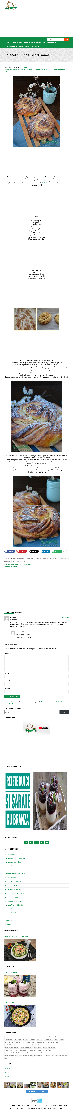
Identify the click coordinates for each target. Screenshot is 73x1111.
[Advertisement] (36, 23)
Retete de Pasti (51, 43)
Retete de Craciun (47, 70)
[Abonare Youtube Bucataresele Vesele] (36, 728)
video (6, 1058)
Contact (27, 46)
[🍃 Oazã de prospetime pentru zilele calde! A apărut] (13, 1085)
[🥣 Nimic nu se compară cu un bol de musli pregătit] (60, 1085)
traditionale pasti (16, 561)
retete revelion (64, 558)
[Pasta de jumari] (20, 1016)
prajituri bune (20, 1042)
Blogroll (7, 1068)
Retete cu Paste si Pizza (12, 909)
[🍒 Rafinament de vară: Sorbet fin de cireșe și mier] (7, 1085)
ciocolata (32, 1039)
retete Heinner (24, 1050)
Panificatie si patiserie (12, 70)
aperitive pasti (36, 1036)
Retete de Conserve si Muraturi (14, 874)
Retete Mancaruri (10, 878)
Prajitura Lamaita (10, 566)
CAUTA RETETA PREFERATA (13, 709)
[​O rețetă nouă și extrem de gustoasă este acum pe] (53, 1085)
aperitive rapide (46, 1036)
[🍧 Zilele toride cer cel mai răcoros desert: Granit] (66, 1085)
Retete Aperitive (9, 854)
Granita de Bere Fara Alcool (13, 972)
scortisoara (7, 561)
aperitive (16, 1036)
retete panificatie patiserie (50, 558)
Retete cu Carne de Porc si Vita (14, 858)
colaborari (39, 1039)
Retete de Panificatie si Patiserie (15, 893)
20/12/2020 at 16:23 (16, 620)
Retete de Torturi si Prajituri (13, 913)
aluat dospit (7, 558)
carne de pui (18, 1039)
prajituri (11, 1042)
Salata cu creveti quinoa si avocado (16, 936)
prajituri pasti (19, 1045)
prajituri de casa (9, 1045)
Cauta (65, 712)
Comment (7, 653)
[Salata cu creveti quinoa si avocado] (20, 950)
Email (7, 681)
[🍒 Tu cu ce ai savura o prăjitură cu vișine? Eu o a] (40, 1085)
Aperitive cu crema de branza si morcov (18, 564)
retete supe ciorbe (59, 1053)
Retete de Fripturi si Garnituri (14, 905)
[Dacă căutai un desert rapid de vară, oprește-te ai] (46, 1085)
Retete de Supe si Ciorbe (12, 897)
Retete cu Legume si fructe (13, 862)
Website (7, 688)
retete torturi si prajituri (25, 1055)
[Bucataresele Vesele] (10, 5)
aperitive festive (25, 1036)
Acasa (8, 43)
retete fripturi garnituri (11, 1050)
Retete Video (8, 917)
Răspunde (65, 617)
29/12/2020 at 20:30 (23, 634)
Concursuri (8, 921)
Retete (14, 43)
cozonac (38, 558)
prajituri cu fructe (53, 1042)
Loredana (26, 68)
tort (56, 1055)
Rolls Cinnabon (47, 183)
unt (25, 561)
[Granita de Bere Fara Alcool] (20, 986)
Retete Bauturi (9, 870)
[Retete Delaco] (36, 802)
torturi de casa (63, 1055)
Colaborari (8, 925)
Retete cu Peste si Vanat (12, 866)
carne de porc (8, 1039)
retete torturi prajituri (11, 1055)
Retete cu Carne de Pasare (13, 901)
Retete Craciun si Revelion (14, 46)
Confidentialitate (37, 46)
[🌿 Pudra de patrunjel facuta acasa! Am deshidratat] (33, 1085)
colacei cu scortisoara (18, 558)
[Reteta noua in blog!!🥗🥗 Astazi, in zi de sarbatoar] (20, 1085)
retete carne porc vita (54, 1045)
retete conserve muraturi (11, 1047)
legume (62, 1039)
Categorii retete (22, 43)
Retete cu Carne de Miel (12, 885)
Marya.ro (7, 1076)
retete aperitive (30, 1045)
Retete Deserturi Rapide (12, 889)
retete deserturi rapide (49, 1047)
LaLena (6, 1072)
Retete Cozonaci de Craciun (30, 70)
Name (7, 673)
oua (6, 1042)
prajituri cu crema (41, 1042)
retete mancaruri (47, 1050)
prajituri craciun (30, 1042)
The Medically (58, 1108)
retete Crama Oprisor (26, 1047)
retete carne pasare (41, 1045)
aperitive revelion (57, 1036)
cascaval (25, 1039)
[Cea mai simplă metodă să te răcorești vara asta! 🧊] (27, 1085)
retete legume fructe (35, 1050)
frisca (55, 1039)
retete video (49, 1055)
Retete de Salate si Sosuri (12, 882)
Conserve (32, 43)
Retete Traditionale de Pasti (14, 72)
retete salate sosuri (37, 1053)
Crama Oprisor (48, 1039)
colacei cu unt (30, 558)
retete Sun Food (48, 1053)
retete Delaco (37, 1047)
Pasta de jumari (9, 1002)
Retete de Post (40, 43)
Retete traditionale (39, 1055)
